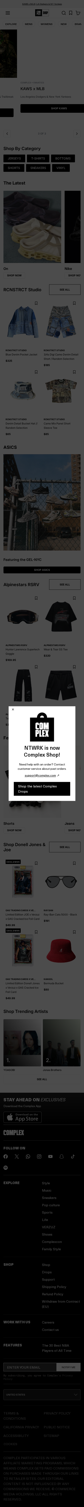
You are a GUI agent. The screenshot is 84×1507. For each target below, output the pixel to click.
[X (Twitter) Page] (17, 1156)
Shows (47, 1234)
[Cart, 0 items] (78, 13)
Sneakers (49, 1197)
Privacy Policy (57, 1413)
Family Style (51, 1249)
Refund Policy (52, 1294)
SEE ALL (65, 289)
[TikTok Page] (73, 1156)
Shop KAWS (42, 108)
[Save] (36, 303)
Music (46, 1190)
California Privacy (21, 1427)
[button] (42, 78)
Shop (46, 1264)
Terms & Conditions (14, 1416)
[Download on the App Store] (22, 1115)
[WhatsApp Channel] (28, 1156)
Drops (47, 1272)
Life (45, 1219)
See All (42, 1079)
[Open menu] (7, 13)
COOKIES (10, 1444)
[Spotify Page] (5, 1168)
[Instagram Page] (39, 1156)
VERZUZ (48, 1227)
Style (46, 1183)
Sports (47, 1212)
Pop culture (51, 1205)
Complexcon (52, 1241)
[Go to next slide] (77, 133)
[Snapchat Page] (61, 1156)
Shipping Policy (54, 1286)
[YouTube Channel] (50, 1156)
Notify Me (68, 1367)
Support (48, 1279)
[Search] (64, 13)
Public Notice (57, 1427)
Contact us (50, 1329)
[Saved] (70, 13)
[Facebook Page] (5, 1156)
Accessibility (16, 1435)
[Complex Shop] (42, 12)
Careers (48, 1322)
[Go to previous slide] (7, 133)
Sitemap (51, 1435)
